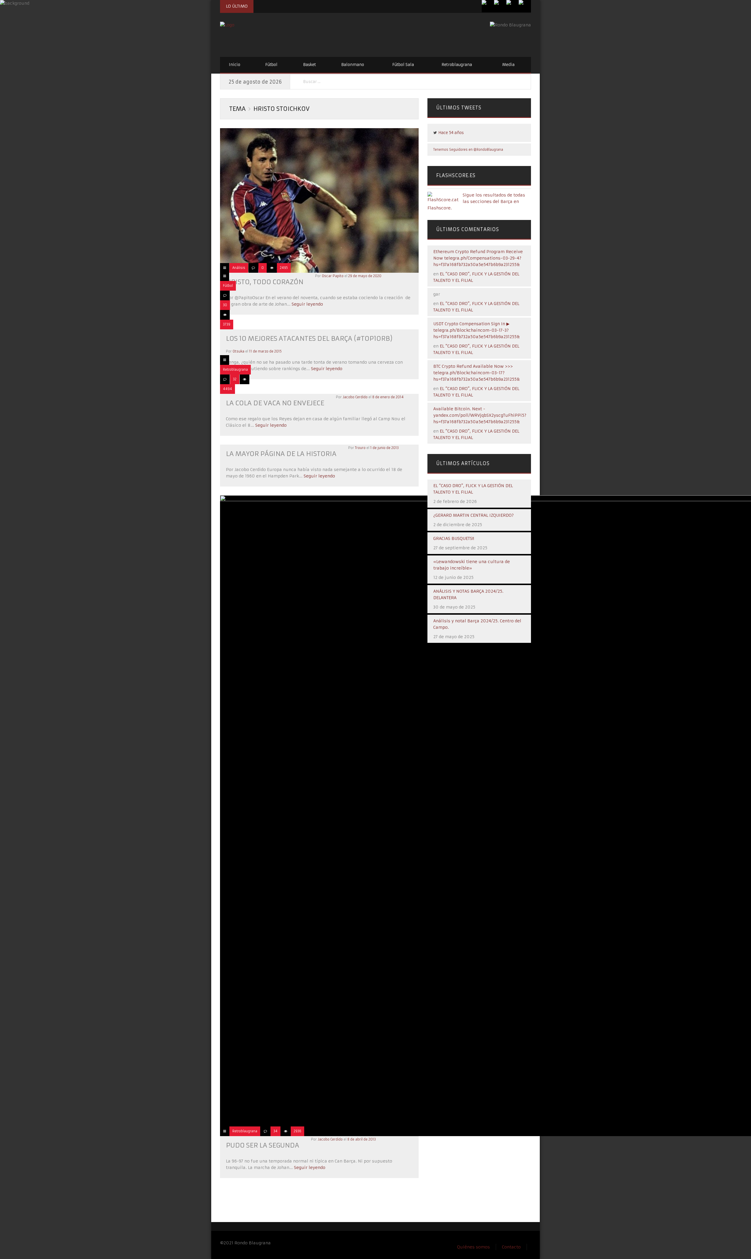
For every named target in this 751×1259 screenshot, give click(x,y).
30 (225, 305)
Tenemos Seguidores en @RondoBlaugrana (468, 150)
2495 (284, 268)
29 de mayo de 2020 (364, 276)
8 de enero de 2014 (388, 397)
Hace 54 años (451, 132)
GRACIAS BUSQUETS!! (453, 538)
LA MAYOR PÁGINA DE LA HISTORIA (281, 454)
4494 (227, 389)
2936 (297, 1131)
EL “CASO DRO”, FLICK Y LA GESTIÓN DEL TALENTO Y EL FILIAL (473, 489)
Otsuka (238, 351)
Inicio (234, 64)
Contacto (511, 1247)
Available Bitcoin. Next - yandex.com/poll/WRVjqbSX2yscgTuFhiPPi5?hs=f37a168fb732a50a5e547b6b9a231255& (479, 415)
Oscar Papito (333, 276)
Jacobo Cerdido (355, 397)
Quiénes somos (473, 1247)
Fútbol (271, 64)
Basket (309, 64)
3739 (226, 324)
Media (508, 64)
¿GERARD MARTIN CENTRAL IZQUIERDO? (473, 515)
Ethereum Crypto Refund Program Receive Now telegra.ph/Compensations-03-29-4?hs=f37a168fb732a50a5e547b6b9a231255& (478, 258)
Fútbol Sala (403, 64)
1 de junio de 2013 (384, 448)
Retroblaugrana (457, 64)
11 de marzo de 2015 (265, 351)
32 (234, 379)
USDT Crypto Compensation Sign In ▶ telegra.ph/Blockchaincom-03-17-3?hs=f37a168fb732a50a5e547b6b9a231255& (476, 330)
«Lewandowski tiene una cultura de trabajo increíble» (471, 565)
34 (275, 1131)
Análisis (238, 268)
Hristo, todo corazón (264, 282)
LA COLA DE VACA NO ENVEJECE (275, 403)
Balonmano (352, 64)
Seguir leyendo (306, 304)
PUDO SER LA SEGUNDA (262, 1145)
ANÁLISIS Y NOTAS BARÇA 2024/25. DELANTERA (468, 594)
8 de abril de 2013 (361, 1139)
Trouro (360, 448)
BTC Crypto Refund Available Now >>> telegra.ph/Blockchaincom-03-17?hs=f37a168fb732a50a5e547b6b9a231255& (476, 373)
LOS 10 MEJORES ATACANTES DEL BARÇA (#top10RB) (309, 339)
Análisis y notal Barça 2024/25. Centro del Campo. (477, 624)
